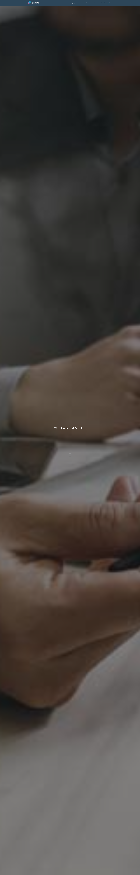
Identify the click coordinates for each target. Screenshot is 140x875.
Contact (103, 3)
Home (66, 3)
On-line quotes (88, 3)
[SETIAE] (33, 3)
